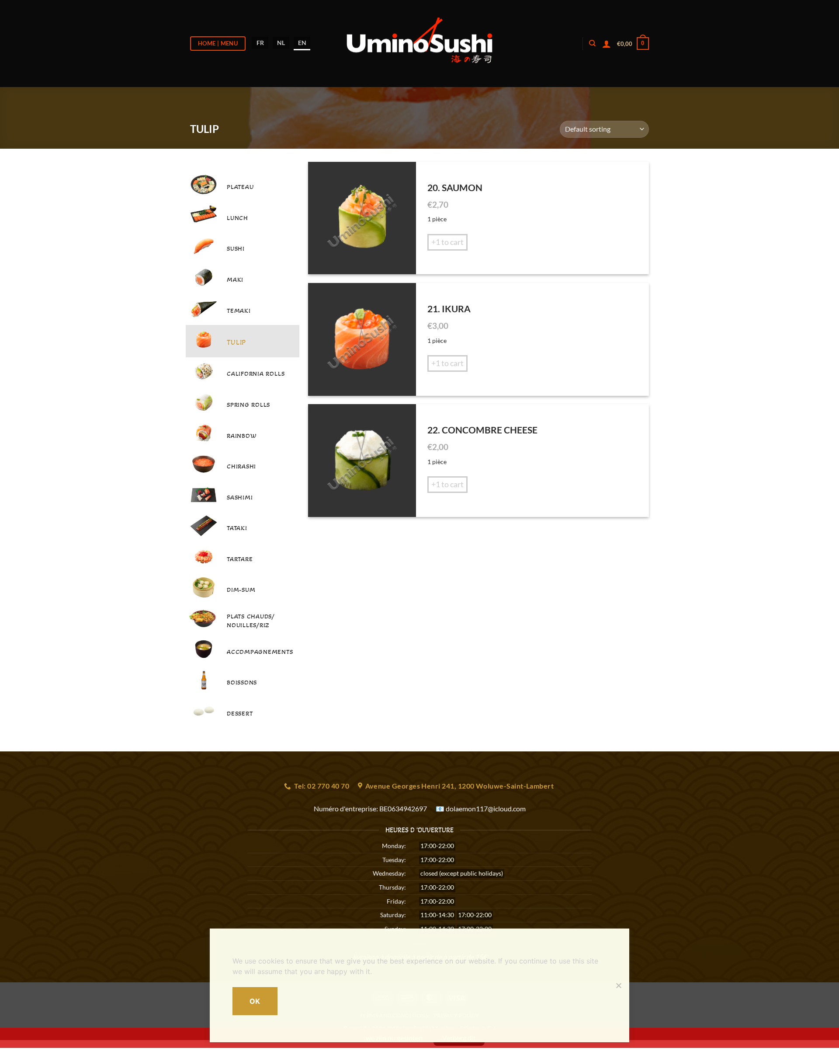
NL (281, 42)
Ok (255, 1001)
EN (302, 42)
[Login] (606, 43)
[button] (633, 43)
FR (260, 42)
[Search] (592, 43)
